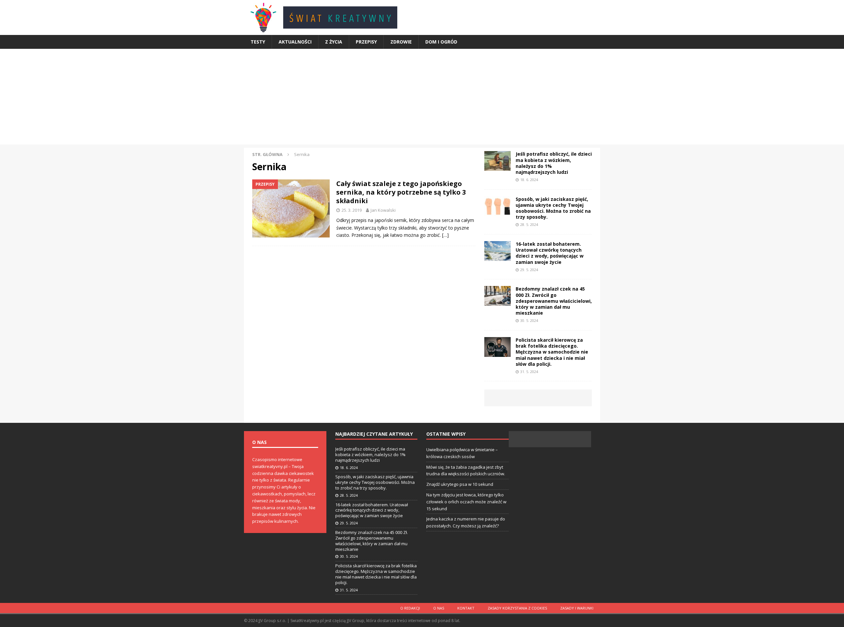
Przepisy (366, 42)
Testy (258, 42)
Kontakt (465, 608)
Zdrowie (401, 42)
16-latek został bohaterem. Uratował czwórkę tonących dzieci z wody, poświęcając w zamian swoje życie (550, 253)
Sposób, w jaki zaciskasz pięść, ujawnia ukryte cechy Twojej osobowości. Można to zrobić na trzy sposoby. (553, 208)
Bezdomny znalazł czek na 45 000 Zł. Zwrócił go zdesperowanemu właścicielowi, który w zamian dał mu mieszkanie (554, 301)
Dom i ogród (441, 42)
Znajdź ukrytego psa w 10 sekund (459, 484)
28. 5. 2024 (529, 224)
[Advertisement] (422, 98)
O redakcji (410, 608)
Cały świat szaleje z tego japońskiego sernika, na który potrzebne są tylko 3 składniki (401, 192)
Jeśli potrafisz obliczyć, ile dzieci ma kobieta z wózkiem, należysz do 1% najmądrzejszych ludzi (554, 163)
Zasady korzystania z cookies (517, 608)
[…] (445, 235)
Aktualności (295, 42)
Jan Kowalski (383, 210)
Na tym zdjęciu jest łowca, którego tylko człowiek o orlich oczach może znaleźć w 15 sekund (466, 502)
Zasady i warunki (576, 608)
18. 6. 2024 (529, 179)
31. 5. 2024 (529, 371)
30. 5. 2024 (529, 320)
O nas (438, 608)
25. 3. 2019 (352, 210)
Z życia (333, 42)
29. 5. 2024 (529, 269)
